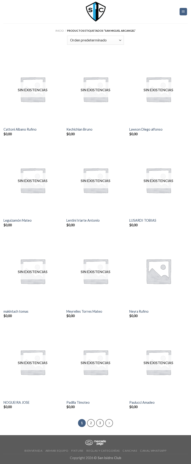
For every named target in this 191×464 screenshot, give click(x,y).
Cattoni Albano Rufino (20, 129)
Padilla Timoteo (78, 402)
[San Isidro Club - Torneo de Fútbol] (95, 11)
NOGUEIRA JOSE (16, 402)
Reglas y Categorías (103, 450)
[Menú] (183, 12)
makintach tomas (15, 311)
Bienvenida (33, 450)
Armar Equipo (56, 450)
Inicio (59, 30)
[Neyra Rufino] (158, 271)
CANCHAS (130, 450)
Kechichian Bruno (79, 129)
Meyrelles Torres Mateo (84, 311)
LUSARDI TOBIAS (142, 220)
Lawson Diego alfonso (146, 129)
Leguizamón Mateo (17, 220)
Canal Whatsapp (153, 450)
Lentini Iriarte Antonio (83, 220)
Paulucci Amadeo (142, 402)
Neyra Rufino (139, 311)
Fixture (77, 450)
